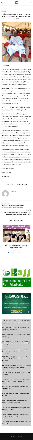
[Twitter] (13, 436)
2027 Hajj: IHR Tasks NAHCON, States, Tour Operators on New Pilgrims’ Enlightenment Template (16, 366)
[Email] (21, 436)
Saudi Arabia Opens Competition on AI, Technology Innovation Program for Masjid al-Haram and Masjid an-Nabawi (16, 342)
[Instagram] (16, 436)
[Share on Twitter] (22, 184)
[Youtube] (18, 436)
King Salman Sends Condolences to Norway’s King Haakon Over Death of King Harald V (15, 351)
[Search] (31, 2)
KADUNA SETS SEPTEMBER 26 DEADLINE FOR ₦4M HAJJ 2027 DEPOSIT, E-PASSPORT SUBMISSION (16, 321)
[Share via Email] (26, 184)
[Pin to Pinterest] (24, 184)
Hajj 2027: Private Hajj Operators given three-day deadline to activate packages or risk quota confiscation (15, 358)
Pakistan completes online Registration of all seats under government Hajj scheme (15, 415)
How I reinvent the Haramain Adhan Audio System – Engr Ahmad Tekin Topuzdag (16, 328)
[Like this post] (19, 184)
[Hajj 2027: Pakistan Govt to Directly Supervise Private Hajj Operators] (16, 233)
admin (9, 19)
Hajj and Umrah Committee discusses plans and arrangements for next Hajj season (14, 401)
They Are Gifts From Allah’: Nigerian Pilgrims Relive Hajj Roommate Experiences (16, 408)
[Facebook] (11, 436)
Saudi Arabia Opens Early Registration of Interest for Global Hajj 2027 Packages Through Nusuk (16, 380)
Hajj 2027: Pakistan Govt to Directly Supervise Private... (16, 246)
